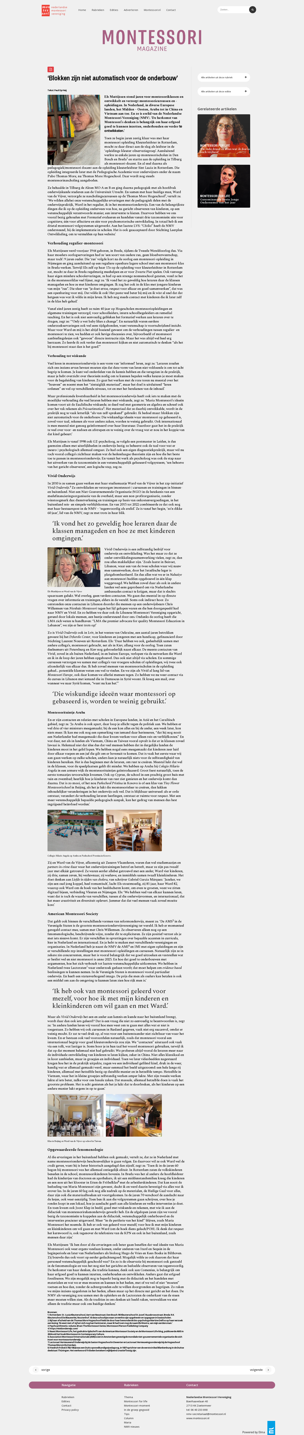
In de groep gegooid (136, 1409)
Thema (128, 1397)
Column (129, 1418)
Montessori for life (135, 1401)
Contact (171, 10)
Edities (114, 10)
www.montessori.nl (197, 1418)
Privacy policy (70, 1409)
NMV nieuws (132, 1426)
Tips (126, 1414)
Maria (127, 1422)
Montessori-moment (137, 1405)
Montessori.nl (152, 10)
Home (82, 10)
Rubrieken (98, 10)
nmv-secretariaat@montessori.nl (206, 1414)
